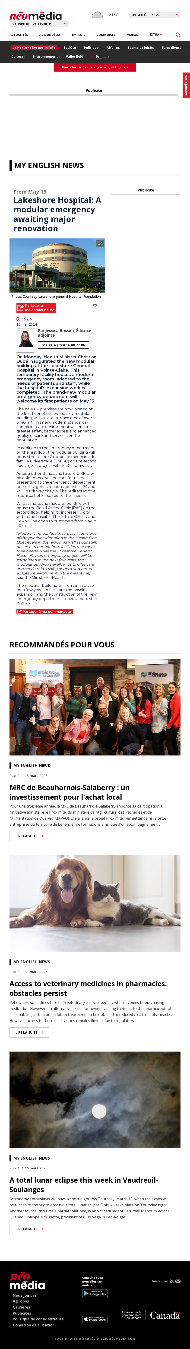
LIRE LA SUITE (27, 836)
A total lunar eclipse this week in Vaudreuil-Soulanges (84, 1184)
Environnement (45, 56)
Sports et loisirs (141, 47)
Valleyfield (74, 56)
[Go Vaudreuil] (27, 1280)
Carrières (21, 1307)
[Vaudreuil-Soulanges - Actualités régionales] (36, 15)
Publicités (22, 1313)
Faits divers (171, 47)
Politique (91, 47)
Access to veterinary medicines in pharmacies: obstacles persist (88, 988)
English (102, 56)
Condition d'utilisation (34, 1325)
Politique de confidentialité (38, 1319)
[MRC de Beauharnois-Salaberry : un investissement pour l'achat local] (95, 706)
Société (69, 47)
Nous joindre (25, 1295)
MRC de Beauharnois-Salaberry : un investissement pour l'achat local (70, 792)
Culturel (18, 56)
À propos (21, 1301)
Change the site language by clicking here (95, 67)
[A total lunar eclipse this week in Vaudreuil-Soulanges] (95, 1099)
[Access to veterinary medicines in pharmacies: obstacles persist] (95, 903)
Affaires (113, 47)
